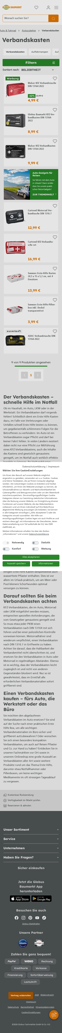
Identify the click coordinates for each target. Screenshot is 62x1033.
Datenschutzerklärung (33, 467)
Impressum (53, 467)
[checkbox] (6, 543)
